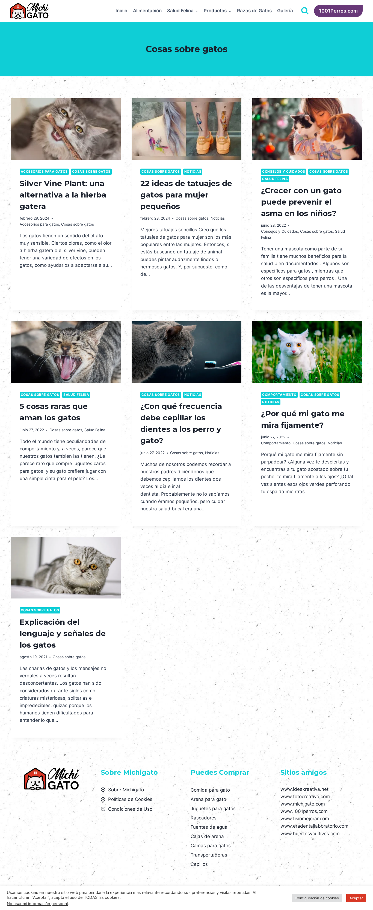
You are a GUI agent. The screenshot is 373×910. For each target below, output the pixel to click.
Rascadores (204, 818)
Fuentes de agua (209, 827)
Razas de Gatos (254, 10)
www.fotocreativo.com (305, 796)
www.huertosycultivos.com (310, 833)
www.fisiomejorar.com (304, 818)
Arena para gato (208, 799)
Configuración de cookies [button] (317, 898)
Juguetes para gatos (213, 808)
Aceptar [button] (356, 898)
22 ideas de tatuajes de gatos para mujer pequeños (186, 195)
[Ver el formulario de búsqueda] (304, 11)
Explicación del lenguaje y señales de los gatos (63, 633)
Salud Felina (275, 179)
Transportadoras (209, 855)
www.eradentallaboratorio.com (314, 826)
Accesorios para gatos (44, 171)
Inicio (121, 10)
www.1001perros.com (304, 811)
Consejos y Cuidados (283, 171)
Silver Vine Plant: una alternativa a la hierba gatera (63, 195)
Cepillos (199, 864)
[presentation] (66, 129)
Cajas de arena (207, 836)
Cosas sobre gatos (91, 171)
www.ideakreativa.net (304, 789)
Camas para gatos (211, 845)
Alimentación (147, 10)
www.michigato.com (302, 804)
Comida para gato (210, 790)
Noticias (193, 171)
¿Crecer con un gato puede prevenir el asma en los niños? (301, 202)
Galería (285, 10)
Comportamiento (279, 395)
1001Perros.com (338, 11)
